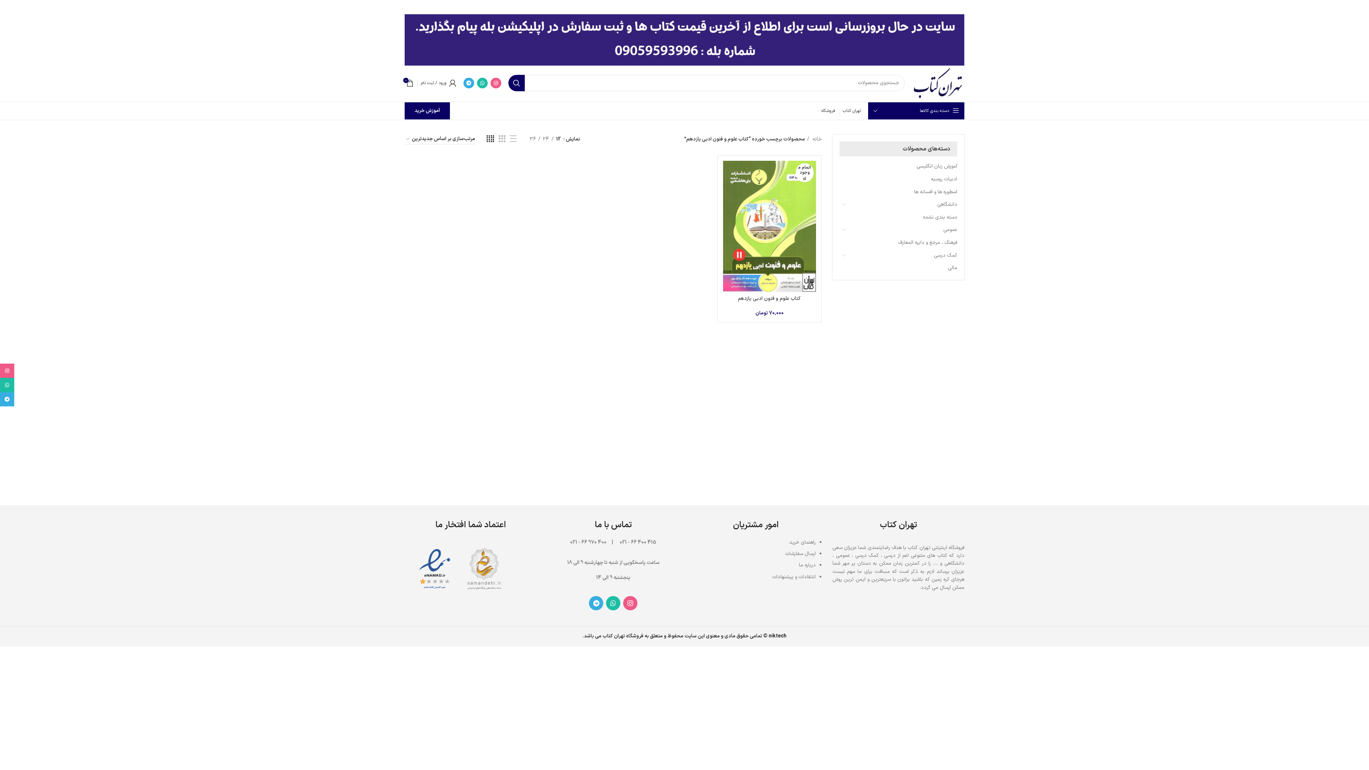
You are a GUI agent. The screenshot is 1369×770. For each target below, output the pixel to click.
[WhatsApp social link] (482, 83)
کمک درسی (945, 255)
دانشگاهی (947, 204)
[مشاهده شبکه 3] (502, 139)
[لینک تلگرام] (468, 83)
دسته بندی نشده (940, 217)
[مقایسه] (728, 172)
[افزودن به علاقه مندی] (728, 204)
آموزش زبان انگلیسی (937, 166)
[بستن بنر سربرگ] (9, 7)
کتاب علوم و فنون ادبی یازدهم (769, 298)
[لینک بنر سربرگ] (695, 7)
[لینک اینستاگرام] (496, 83)
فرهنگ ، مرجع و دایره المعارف (927, 242)
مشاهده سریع (728, 188)
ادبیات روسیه (944, 179)
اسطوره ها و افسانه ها (935, 192)
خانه (816, 139)
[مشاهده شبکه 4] (490, 139)
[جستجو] (516, 83)
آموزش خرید (427, 110)
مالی (952, 268)
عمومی (950, 229)
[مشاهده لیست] (513, 139)
